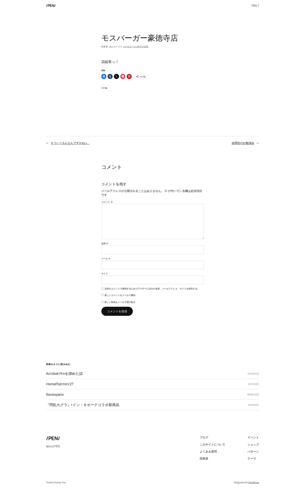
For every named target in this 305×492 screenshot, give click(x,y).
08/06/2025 (253, 394)
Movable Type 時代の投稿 (135, 46)
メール (106, 258)
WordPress (253, 482)
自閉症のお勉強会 (243, 143)
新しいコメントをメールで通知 (120, 295)
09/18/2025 (253, 373)
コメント (107, 201)
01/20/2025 (253, 404)
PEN (111, 46)
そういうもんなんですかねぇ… (70, 143)
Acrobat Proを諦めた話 (64, 374)
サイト (104, 273)
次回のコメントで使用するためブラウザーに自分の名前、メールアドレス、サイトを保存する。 (152, 288)
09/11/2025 (253, 383)
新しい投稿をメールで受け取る (120, 302)
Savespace (55, 395)
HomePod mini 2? (60, 384)
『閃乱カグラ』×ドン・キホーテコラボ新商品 (82, 405)
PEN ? (255, 5)
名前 (104, 243)
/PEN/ (51, 5)
